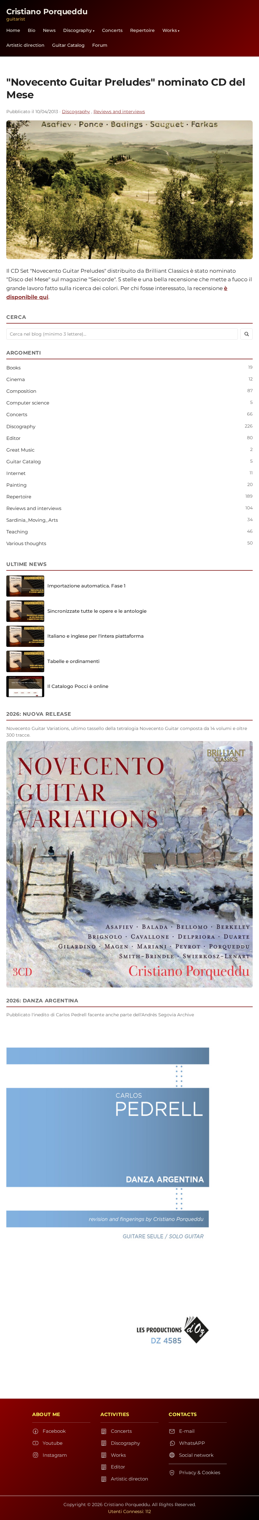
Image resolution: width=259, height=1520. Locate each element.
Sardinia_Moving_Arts (32, 520)
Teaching (17, 532)
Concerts (112, 30)
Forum (99, 45)
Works (169, 30)
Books (13, 368)
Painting (16, 485)
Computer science (27, 403)
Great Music (20, 450)
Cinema (15, 379)
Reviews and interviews (119, 111)
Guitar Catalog (68, 45)
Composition (21, 391)
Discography (77, 30)
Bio (31, 30)
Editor (13, 438)
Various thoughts (26, 543)
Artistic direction (25, 45)
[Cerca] (246, 334)
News (49, 30)
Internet (16, 473)
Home (13, 30)
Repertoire (142, 30)
